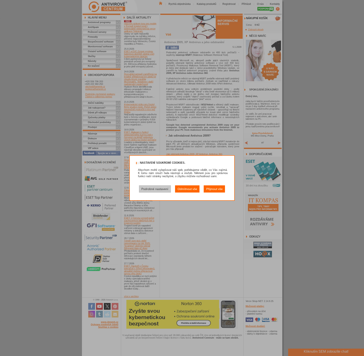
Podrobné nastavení (154, 189)
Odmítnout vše (187, 189)
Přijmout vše (214, 189)
